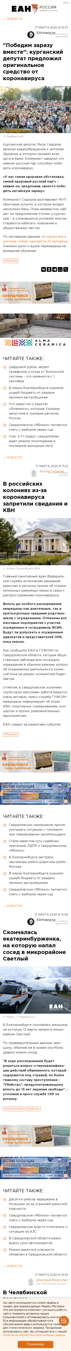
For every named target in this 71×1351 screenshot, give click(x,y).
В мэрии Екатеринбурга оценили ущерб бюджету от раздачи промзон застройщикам (36, 393)
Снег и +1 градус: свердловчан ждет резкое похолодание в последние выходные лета (34, 441)
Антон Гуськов (51, 471)
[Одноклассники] (49, 269)
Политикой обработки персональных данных (34, 1335)
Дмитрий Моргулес (52, 1280)
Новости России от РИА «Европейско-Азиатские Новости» (25, 9)
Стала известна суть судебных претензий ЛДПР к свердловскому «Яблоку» (38, 846)
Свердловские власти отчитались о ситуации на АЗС (38, 1229)
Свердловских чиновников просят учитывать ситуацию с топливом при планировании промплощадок (37, 830)
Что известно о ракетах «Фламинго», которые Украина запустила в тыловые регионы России (34, 411)
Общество (10, 261)
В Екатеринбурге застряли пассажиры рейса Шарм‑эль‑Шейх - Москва (38, 862)
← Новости (12, 19)
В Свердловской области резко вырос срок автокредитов (35, 1241)
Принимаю (35, 1344)
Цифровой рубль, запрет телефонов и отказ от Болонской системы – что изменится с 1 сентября (36, 374)
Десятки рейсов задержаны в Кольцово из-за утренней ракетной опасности (38, 1204)
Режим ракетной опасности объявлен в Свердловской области (38, 1252)
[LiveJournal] (65, 269)
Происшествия (13, 1109)
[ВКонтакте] (43, 269)
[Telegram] (54, 269)
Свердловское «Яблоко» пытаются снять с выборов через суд (38, 427)
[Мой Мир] (60, 269)
